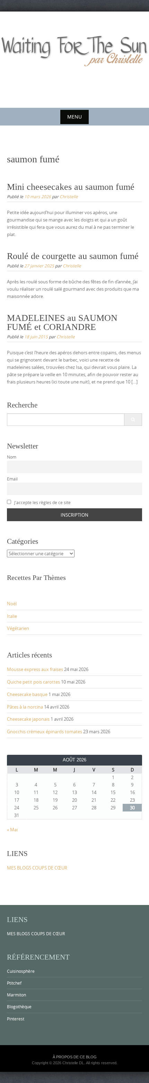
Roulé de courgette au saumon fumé (73, 256)
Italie (12, 616)
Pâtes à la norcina (25, 707)
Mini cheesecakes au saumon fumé (70, 187)
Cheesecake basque (27, 694)
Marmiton (16, 994)
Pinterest (15, 1018)
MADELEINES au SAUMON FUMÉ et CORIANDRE (62, 322)
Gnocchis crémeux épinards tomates (44, 731)
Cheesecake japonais (28, 719)
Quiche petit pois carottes (33, 682)
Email (12, 479)
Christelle (69, 196)
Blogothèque (19, 1006)
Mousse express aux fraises (35, 669)
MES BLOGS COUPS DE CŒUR (37, 868)
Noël (12, 603)
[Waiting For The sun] (74, 58)
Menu (74, 116)
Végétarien (18, 628)
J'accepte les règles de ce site (42, 502)
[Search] (133, 419)
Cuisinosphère (21, 971)
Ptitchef (14, 983)
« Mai (12, 829)
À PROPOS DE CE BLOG (75, 1057)
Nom (11, 457)
